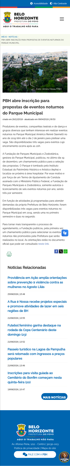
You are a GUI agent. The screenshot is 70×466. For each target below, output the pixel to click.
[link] (35, 454)
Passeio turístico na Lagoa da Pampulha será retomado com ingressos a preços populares (36, 353)
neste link (43, 243)
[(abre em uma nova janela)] (61, 251)
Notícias (13, 37)
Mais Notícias (54, 397)
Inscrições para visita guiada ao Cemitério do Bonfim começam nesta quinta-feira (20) (35, 377)
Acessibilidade (41, 3)
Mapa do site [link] (48, 448)
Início (4, 37)
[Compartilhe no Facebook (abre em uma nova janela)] (56, 251)
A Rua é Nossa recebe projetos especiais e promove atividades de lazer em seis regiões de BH (37, 306)
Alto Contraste (60, 3)
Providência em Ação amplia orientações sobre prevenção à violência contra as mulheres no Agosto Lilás (37, 282)
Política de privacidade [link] (27, 448)
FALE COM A (37, 454)
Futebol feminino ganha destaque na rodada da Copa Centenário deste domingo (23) (34, 330)
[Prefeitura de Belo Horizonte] (20, 17)
